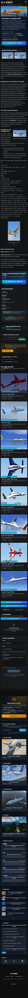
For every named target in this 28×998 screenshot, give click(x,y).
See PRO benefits (7, 350)
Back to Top (14, 984)
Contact (7, 976)
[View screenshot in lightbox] (25, 14)
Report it (8, 319)
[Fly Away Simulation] (12, 1)
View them (22, 339)
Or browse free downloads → (14, 719)
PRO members (6, 313)
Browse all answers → (14, 884)
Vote (4, 952)
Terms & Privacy (18, 976)
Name (4, 640)
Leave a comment (15, 618)
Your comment (6, 654)
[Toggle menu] (25, 2)
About (12, 976)
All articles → (14, 918)
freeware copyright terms (10, 318)
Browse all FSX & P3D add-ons (15, 602)
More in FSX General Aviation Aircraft (15, 605)
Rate (12, 31)
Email (4, 646)
